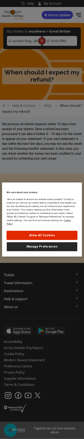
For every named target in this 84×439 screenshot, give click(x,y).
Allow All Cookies (42, 235)
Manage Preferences (42, 246)
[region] (42, 219)
